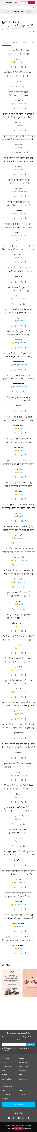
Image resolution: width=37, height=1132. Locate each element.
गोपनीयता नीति (15, 1048)
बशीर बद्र (18, 81)
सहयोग (4, 1062)
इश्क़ (18, 538)
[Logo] (8, 3)
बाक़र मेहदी (18, 601)
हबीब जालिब (18, 189)
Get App (31, 3)
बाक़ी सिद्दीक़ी (18, 340)
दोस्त (18, 62)
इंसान (21, 170)
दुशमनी (18, 192)
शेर (6, 42)
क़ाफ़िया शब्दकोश (6, 1066)
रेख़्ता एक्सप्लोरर (23, 1079)
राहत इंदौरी (18, 59)
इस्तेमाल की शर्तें (20, 1125)
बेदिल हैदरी (18, 772)
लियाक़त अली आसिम (18, 923)
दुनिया (18, 670)
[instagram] (23, 1118)
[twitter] (13, 1118)
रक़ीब (21, 819)
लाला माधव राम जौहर (18, 362)
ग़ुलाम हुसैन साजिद (18, 733)
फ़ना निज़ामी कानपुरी (18, 425)
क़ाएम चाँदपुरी (18, 667)
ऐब (18, 343)
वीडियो (22, 11)
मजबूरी (18, 775)
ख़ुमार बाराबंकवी (18, 101)
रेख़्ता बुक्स (5, 1098)
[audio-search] (33, 7)
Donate (24, 3)
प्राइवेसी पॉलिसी (10, 1125)
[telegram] (28, 1118)
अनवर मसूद (18, 752)
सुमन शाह (18, 880)
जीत (19, 692)
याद (21, 626)
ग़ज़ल (15, 42)
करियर (20, 1075)
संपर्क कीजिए (22, 1071)
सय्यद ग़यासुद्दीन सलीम (18, 945)
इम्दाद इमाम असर (18, 513)
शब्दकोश (16, 11)
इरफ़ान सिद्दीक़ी (18, 276)
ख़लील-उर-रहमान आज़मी (18, 623)
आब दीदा (18, 387)
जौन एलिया (19, 794)
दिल (19, 582)
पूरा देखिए (32, 31)
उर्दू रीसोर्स (4, 1075)
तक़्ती (3, 1071)
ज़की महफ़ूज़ (18, 902)
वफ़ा (21, 948)
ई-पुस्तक (28, 11)
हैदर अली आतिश (18, 254)
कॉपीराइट (28, 1125)
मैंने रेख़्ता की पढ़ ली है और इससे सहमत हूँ (17, 1049)
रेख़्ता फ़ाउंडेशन (23, 1062)
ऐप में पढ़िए (18, 1128)
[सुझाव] (22, 67)
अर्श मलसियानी (18, 296)
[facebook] (9, 1118)
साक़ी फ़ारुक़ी (18, 318)
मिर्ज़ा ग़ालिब (18, 145)
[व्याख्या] (16, 153)
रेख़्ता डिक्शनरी (6, 1094)
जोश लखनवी (18, 535)
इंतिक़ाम (21, 927)
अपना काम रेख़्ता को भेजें (8, 1079)
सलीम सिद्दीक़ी (18, 689)
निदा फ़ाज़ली (18, 167)
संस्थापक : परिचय (24, 1066)
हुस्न (21, 841)
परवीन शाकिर (18, 123)
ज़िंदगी (18, 299)
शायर (7, 11)
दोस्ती (21, 321)
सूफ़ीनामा (21, 1090)
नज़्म (25, 42)
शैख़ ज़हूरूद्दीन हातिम (18, 838)
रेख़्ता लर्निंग (22, 1094)
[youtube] (18, 1118)
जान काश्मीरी (18, 645)
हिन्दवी (3, 1090)
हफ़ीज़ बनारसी (18, 210)
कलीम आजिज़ (18, 232)
